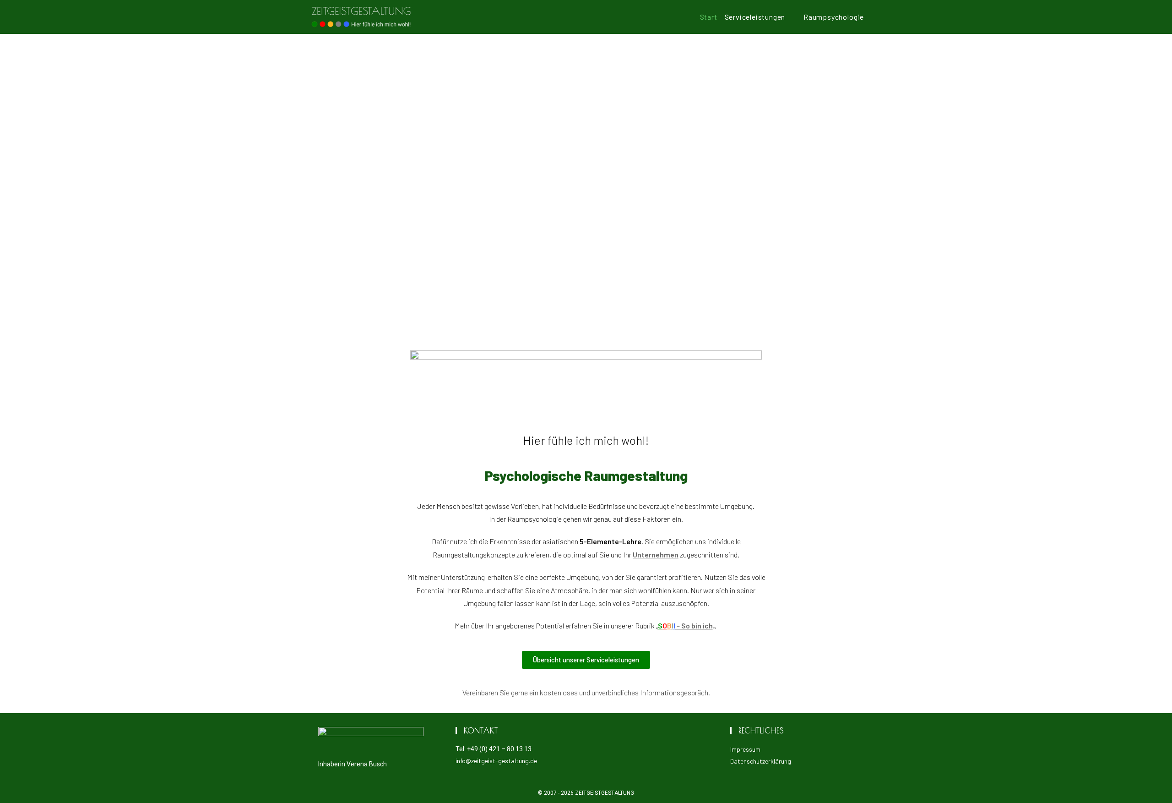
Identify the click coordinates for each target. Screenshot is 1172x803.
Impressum (745, 749)
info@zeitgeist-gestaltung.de (496, 761)
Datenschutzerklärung (760, 761)
